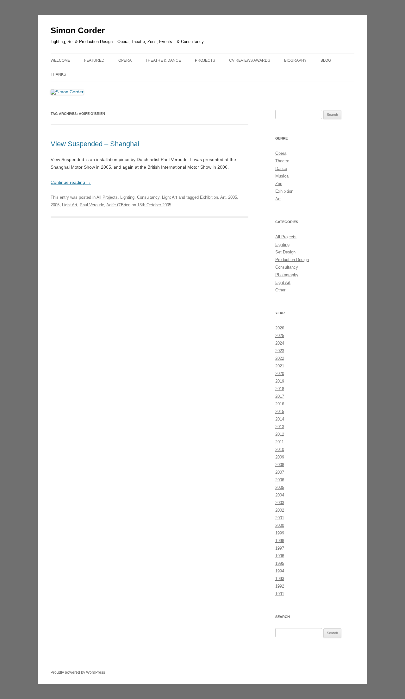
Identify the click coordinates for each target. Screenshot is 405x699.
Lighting (127, 197)
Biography (295, 60)
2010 (279, 449)
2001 (279, 517)
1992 (279, 586)
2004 (279, 495)
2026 (279, 328)
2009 (279, 457)
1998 (279, 540)
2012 (279, 434)
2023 (279, 350)
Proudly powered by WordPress (78, 672)
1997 (279, 548)
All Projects (107, 197)
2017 (279, 396)
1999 (279, 533)
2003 (279, 502)
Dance (281, 168)
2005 (232, 197)
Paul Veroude (92, 205)
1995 (279, 563)
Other (280, 290)
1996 (279, 555)
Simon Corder (78, 30)
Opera (280, 153)
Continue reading (71, 182)
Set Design (285, 252)
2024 (279, 343)
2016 (279, 404)
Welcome (60, 60)
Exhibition (209, 197)
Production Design (292, 259)
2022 (279, 358)
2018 (279, 388)
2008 (279, 464)
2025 (279, 335)
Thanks (58, 74)
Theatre (282, 161)
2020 (279, 373)
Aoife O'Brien (118, 205)
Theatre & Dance (163, 60)
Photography (286, 274)
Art (223, 197)
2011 (279, 442)
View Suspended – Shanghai (95, 144)
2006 (55, 205)
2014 (279, 419)
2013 (279, 426)
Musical (282, 176)
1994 (279, 571)
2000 (279, 525)
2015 (279, 411)
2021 (279, 366)
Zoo (278, 183)
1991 (279, 593)
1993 (279, 578)
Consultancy (148, 197)
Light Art (169, 197)
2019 (279, 381)
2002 (279, 510)
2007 (279, 472)
